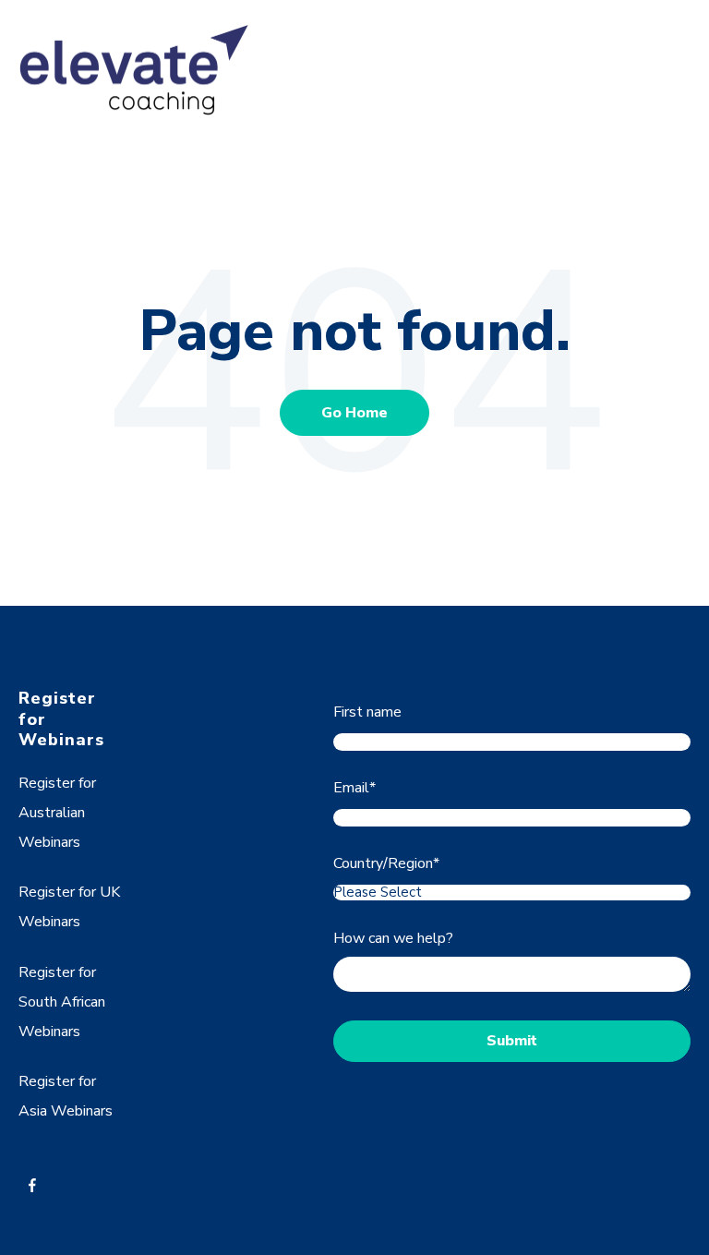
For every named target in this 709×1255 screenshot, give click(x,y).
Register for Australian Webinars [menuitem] (57, 812)
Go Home (354, 413)
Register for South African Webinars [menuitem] (61, 1002)
